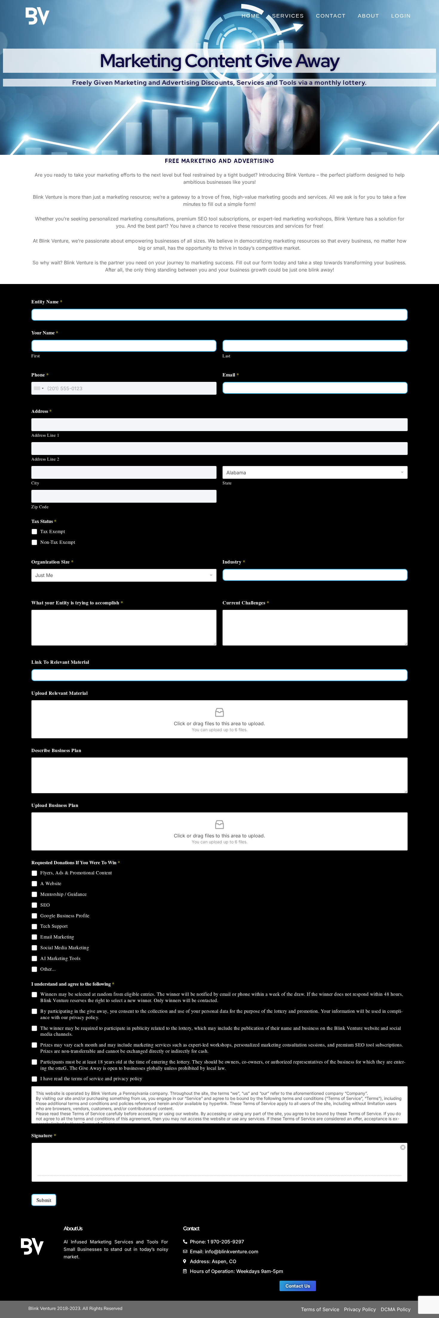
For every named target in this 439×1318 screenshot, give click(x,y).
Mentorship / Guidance (63, 894)
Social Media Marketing (64, 947)
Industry (233, 561)
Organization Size (52, 561)
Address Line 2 (45, 459)
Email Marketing (57, 937)
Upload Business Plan (54, 805)
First (35, 355)
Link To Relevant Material (60, 662)
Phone (40, 374)
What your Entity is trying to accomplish (77, 602)
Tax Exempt (52, 531)
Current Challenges (245, 602)
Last (226, 355)
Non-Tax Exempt (57, 542)
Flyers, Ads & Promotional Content (76, 873)
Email (230, 374)
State (227, 482)
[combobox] (38, 388)
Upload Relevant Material (59, 693)
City (35, 482)
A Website (51, 883)
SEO (45, 905)
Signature (43, 1135)
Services (288, 16)
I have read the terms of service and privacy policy (91, 1078)
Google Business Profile (65, 916)
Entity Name (46, 301)
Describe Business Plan (56, 750)
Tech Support (53, 926)
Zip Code (39, 506)
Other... (48, 969)
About (368, 16)
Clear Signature (403, 1147)
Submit (43, 1200)
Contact (331, 16)
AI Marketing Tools (60, 958)
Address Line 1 (45, 435)
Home (251, 16)
